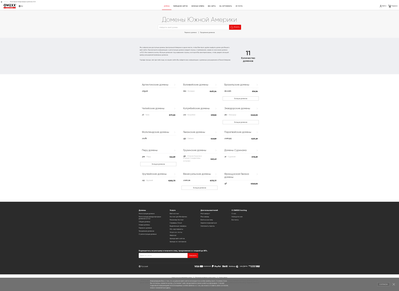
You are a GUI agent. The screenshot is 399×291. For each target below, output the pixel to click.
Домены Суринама (235, 150)
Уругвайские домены (154, 173)
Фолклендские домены (155, 132)
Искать (237, 27)
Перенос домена (190, 32)
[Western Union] (254, 266)
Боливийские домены (195, 84)
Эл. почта (239, 6)
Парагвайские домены (237, 132)
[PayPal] (216, 266)
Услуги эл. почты (176, 232)
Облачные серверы (197, 6)
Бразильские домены (236, 84)
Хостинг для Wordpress (178, 217)
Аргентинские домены (155, 84)
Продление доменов (207, 32)
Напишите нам (237, 217)
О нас (234, 214)
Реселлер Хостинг (177, 220)
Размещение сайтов (180, 6)
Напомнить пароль (208, 226)
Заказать (193, 255)
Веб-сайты (212, 6)
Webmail (173, 235)
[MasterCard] (205, 266)
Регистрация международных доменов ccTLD (150, 217)
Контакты (235, 220)
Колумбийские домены (196, 108)
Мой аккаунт (205, 214)
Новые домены (144, 225)
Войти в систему (207, 220)
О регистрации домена (147, 234)
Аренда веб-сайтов (177, 238)
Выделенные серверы (178, 226)
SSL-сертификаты (225, 6)
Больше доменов (240, 98)
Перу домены (150, 150)
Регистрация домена (147, 214)
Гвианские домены (194, 132)
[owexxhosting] (1, 1)
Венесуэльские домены (197, 173)
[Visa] (196, 266)
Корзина (394, 6)
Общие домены (144, 222)
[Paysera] (243, 266)
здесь (168, 288)
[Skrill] (225, 266)
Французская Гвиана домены (236, 175)
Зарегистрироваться (209, 223)
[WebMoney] (233, 266)
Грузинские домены (194, 150)
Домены (6, 1)
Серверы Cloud (176, 223)
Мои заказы (205, 217)
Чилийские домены (153, 108)
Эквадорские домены (237, 108)
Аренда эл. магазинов (178, 242)
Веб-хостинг (174, 214)
